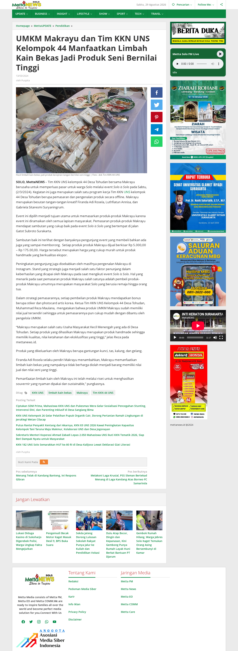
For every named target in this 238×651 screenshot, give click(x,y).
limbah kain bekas (60, 392)
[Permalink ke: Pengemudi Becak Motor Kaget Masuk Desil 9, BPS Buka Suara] (59, 520)
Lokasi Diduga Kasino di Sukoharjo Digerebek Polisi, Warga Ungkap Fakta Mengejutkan (29, 541)
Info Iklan (74, 604)
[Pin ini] (157, 117)
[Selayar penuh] (221, 337)
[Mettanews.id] (26, 4)
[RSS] (44, 462)
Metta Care (128, 612)
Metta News (128, 589)
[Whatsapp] (157, 141)
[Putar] (175, 337)
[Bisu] (215, 337)
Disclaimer (75, 619)
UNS (127, 192)
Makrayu (82, 392)
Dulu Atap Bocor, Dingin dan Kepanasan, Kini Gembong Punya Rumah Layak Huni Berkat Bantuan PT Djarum (118, 544)
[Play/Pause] (220, 54)
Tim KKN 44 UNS (103, 392)
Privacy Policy (77, 612)
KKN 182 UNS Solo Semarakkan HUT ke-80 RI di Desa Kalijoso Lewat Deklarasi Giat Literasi (73, 444)
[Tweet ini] (157, 105)
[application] (198, 325)
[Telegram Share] (157, 129)
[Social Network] (221, 4)
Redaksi (73, 581)
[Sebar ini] (157, 92)
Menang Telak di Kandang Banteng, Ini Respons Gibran (46, 475)
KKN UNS (38, 392)
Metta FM (127, 581)
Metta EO (127, 596)
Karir (71, 596)
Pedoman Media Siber (82, 589)
